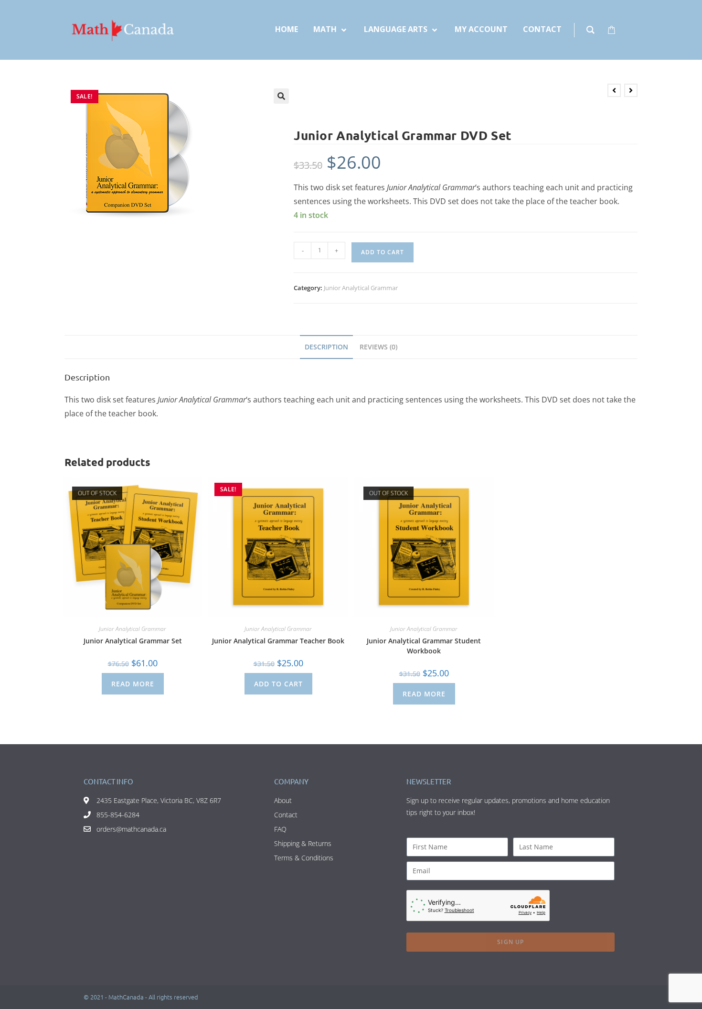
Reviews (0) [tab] (378, 346)
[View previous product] (614, 90)
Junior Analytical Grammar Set (133, 640)
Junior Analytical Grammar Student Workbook (424, 645)
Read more (132, 683)
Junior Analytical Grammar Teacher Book (278, 640)
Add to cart (382, 252)
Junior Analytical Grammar (361, 287)
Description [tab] (326, 346)
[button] (281, 96)
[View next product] (631, 90)
